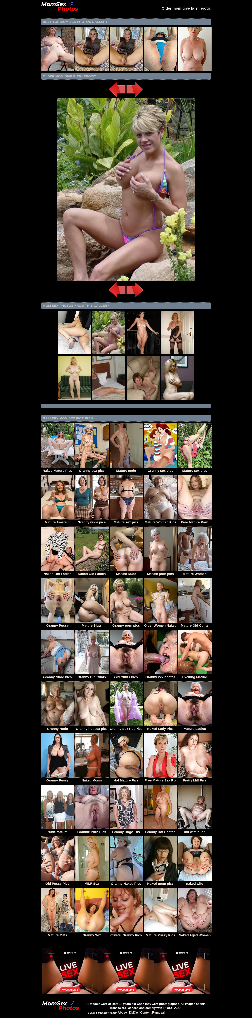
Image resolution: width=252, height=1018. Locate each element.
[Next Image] (135, 97)
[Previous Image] (117, 97)
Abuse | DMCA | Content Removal (141, 1012)
